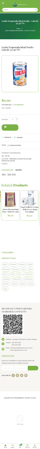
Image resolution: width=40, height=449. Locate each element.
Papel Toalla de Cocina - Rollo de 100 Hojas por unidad (29, 209)
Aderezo (22, 264)
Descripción (7, 170)
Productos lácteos (8, 161)
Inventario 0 (13, 159)
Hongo (31, 284)
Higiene (23, 284)
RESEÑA (18, 170)
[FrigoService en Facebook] (13, 375)
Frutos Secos (28, 279)
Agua (30, 264)
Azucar (5, 274)
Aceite (5, 264)
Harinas (14, 284)
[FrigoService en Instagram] (26, 375)
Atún (30, 269)
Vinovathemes (19, 398)
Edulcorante (17, 279)
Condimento (28, 274)
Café (12, 274)
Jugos (5, 289)
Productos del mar (24, 159)
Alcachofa (6, 269)
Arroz (23, 269)
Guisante (5, 284)
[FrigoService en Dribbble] (21, 375)
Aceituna (13, 264)
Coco (19, 274)
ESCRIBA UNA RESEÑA (15, 145)
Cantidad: (5, 119)
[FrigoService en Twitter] (17, 375)
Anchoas (15, 269)
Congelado (6, 279)
